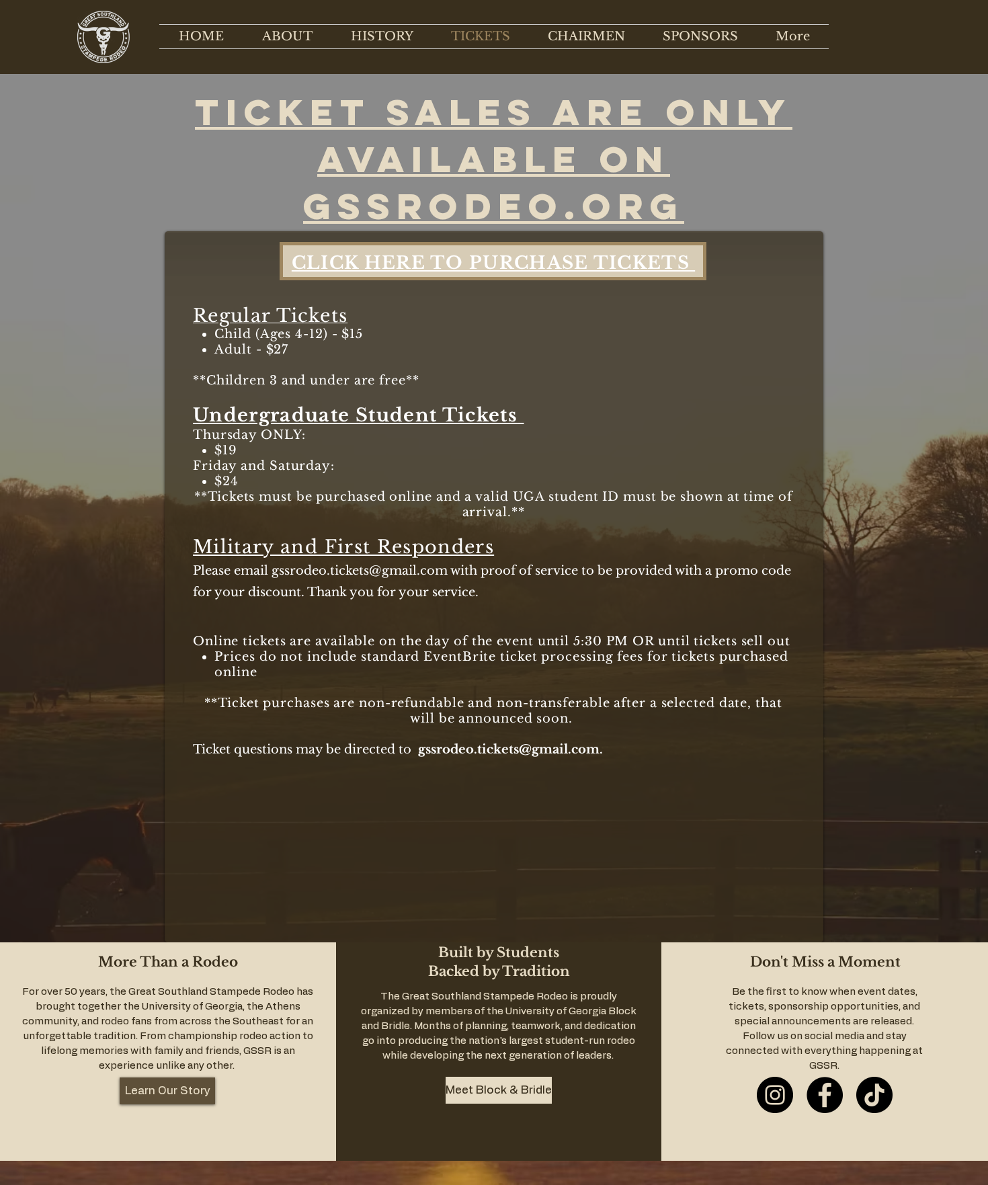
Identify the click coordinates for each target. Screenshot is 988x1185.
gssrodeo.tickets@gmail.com (360, 570)
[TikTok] (874, 1095)
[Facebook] (825, 1095)
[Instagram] (775, 1095)
